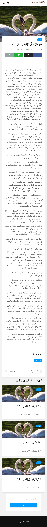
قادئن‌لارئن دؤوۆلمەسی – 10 (29, 479)
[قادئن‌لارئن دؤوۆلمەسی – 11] (23, 430)
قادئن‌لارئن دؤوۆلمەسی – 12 (29, 406)
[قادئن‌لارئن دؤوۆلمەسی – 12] (23, 393)
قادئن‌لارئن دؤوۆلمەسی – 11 (29, 443)
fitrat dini (39, 49)
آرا (23, 505)
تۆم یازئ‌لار (38, 360)
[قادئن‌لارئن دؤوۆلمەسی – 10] (23, 466)
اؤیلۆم (39, 39)
